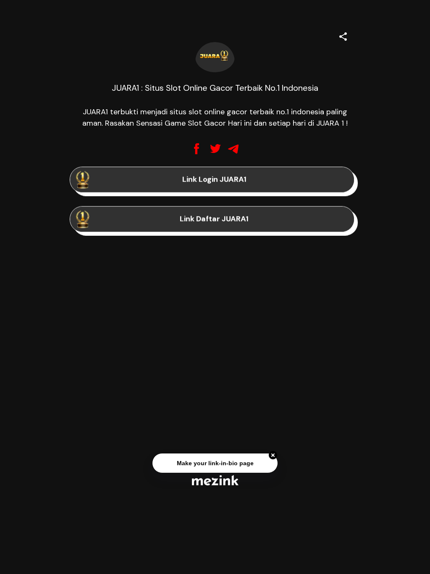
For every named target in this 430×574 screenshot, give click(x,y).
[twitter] (215, 148)
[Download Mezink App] (215, 480)
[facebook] (196, 148)
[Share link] (343, 35)
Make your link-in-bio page (214, 463)
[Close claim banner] (273, 455)
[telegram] (233, 148)
